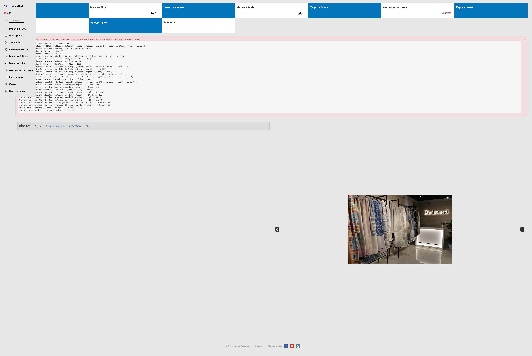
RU (5, 13)
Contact (258, 346)
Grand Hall (17, 6)
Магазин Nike (17, 63)
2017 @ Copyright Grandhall (237, 346)
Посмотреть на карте (55, 126)
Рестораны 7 (17, 35)
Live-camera (16, 77)
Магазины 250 (17, 28)
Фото (12, 84)
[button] (525, 39)
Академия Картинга (21, 70)
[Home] (5, 6)
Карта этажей (17, 91)
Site (87, 126)
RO (9, 13)
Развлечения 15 (18, 49)
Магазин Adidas (18, 56)
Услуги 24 (15, 42)
